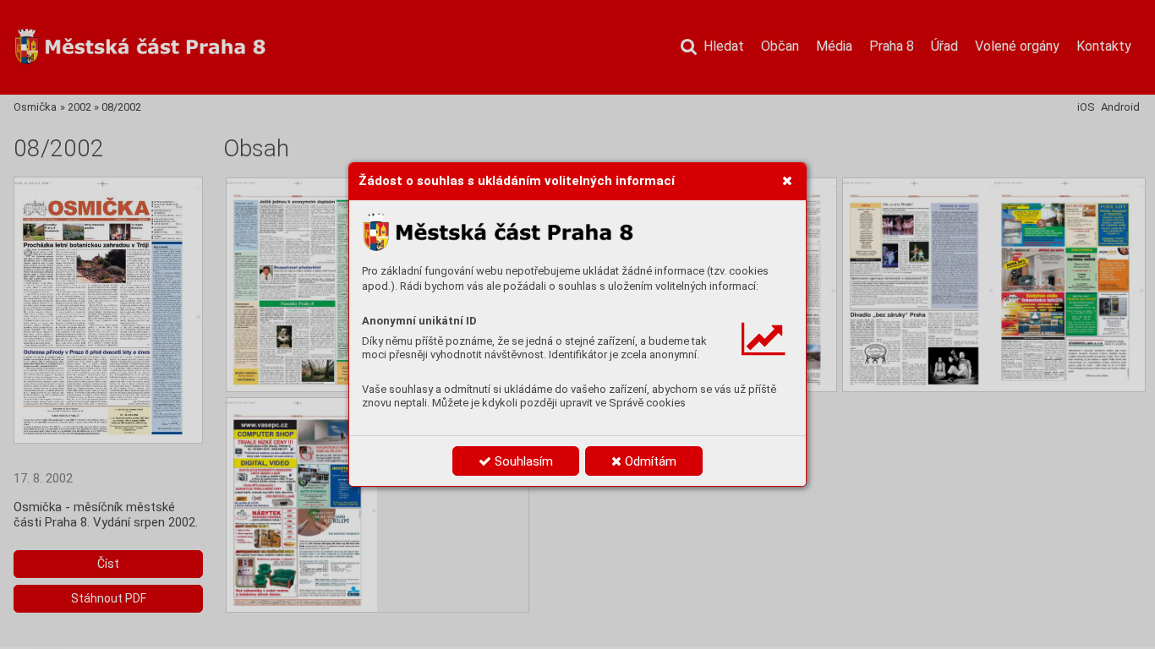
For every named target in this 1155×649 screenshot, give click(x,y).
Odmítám (648, 461)
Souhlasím (522, 461)
